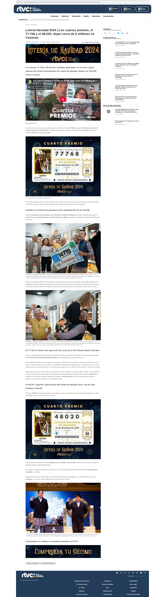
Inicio (28, 24)
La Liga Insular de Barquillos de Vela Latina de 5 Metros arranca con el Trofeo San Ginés (126, 87)
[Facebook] (109, 33)
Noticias (34, 24)
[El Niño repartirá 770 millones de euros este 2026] (108, 122)
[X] (105, 33)
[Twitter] (125, 572)
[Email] (127, 33)
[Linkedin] (123, 33)
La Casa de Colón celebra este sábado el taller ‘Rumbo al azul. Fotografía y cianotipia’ (127, 65)
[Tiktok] (129, 572)
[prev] (143, 20)
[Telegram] (118, 33)
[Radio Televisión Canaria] (29, 9)
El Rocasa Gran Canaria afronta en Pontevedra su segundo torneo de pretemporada (126, 98)
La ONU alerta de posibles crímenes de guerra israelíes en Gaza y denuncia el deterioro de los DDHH (127, 54)
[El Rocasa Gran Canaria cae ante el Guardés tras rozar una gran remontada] (108, 77)
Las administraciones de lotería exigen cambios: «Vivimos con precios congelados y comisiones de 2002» (127, 110)
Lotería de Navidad (33, 563)
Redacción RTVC (32, 42)
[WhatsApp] (114, 33)
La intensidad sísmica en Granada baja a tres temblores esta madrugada (127, 42)
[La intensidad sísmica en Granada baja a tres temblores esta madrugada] (108, 43)
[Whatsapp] (145, 572)
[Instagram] (133, 572)
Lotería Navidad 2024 (48, 563)
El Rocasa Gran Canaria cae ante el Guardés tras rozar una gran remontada (126, 76)
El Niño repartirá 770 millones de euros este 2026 (127, 121)
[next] (146, 20)
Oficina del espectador (141, 576)
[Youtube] (117, 572)
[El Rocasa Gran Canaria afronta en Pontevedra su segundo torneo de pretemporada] (108, 99)
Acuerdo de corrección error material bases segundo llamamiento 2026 (49, 20)
